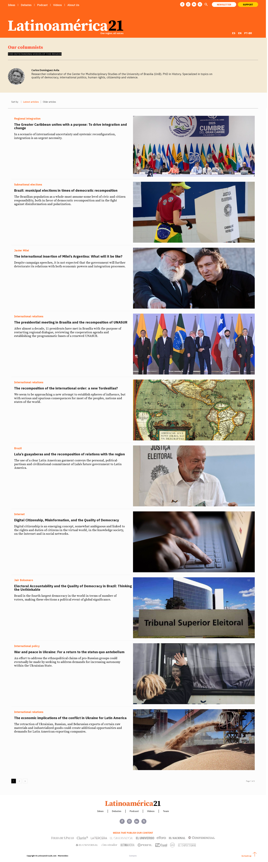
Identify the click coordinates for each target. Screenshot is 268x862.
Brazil (18, 448)
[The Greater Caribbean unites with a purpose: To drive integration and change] (194, 146)
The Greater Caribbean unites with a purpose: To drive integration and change (70, 126)
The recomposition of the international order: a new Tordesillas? (66, 388)
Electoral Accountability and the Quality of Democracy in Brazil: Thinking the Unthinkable (73, 588)
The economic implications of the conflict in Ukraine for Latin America (70, 718)
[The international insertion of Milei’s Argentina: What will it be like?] (194, 278)
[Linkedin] (194, 4)
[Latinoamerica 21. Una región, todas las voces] (133, 803)
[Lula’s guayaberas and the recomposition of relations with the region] (194, 475)
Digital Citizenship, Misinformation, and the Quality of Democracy (66, 520)
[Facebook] (182, 4)
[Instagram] (188, 4)
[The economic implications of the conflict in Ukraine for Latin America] (194, 739)
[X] (200, 4)
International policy (27, 646)
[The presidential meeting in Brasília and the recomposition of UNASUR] (194, 344)
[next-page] (25, 781)
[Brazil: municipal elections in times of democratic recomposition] (194, 212)
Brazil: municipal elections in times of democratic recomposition (66, 190)
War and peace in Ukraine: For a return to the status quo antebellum (69, 652)
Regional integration (27, 118)
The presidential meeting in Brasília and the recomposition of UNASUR (70, 322)
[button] (206, 5)
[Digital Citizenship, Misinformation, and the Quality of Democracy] (194, 541)
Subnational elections (28, 184)
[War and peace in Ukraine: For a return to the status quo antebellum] (194, 673)
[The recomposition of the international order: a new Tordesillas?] (194, 410)
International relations (28, 316)
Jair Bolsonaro (23, 580)
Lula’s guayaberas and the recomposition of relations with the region (69, 454)
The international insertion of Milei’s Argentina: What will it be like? (68, 256)
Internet (19, 514)
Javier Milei (21, 250)
